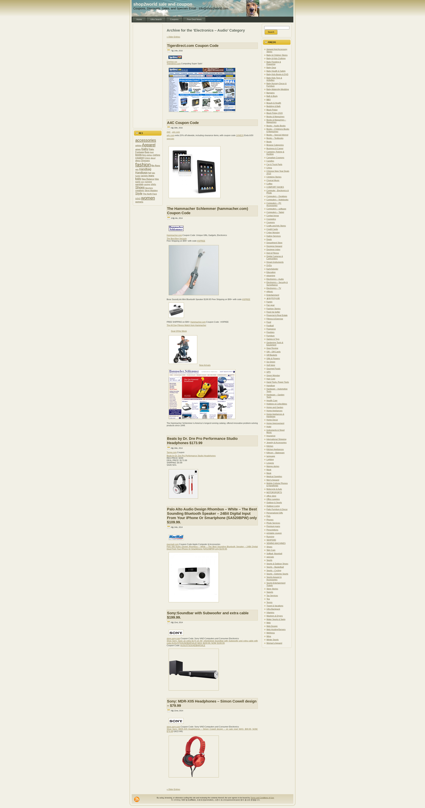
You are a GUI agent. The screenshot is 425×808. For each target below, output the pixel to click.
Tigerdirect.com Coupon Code (192, 46)
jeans (151, 175)
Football (270, 325)
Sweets (269, 592)
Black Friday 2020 (274, 113)
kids (138, 178)
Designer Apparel (274, 246)
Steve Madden (151, 190)
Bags (147, 152)
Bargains (270, 93)
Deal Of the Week (179, 331)
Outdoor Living (273, 506)
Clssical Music (272, 180)
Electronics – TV (273, 288)
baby (145, 149)
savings (147, 184)
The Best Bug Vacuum (177, 238)
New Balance (148, 179)
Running (270, 537)
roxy (142, 182)
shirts (153, 184)
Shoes (140, 187)
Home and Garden (274, 407)
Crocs (147, 158)
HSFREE (201, 241)
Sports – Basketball (275, 567)
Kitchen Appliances (275, 449)
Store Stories (272, 589)
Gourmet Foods (273, 369)
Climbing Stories (273, 177)
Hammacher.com (174, 235)
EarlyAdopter (272, 269)
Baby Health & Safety (276, 71)
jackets (144, 175)
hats (153, 173)
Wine (268, 636)
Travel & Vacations (274, 606)
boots (138, 154)
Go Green (270, 362)
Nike (157, 179)
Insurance (270, 436)
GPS (268, 372)
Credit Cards (272, 229)
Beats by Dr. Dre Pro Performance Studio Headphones (191, 456)
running (148, 182)
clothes (149, 155)
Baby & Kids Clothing (276, 58)
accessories (145, 140)
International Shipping (276, 439)
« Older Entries (173, 37)
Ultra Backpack (273, 609)
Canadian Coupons (275, 158)
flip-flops (155, 165)
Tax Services (272, 595)
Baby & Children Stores (277, 55)
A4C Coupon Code (183, 123)
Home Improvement (275, 423)
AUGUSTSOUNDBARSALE (192, 645)
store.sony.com (173, 638)
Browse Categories (275, 145)
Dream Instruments (275, 262)
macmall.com (173, 544)
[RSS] (136, 799)
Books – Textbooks (274, 138)
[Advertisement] (147, 76)
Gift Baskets (271, 355)
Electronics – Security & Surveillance (277, 283)
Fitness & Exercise (274, 319)
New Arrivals (205, 365)
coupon (139, 157)
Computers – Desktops (276, 196)
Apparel (148, 145)
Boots (269, 142)
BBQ (268, 100)
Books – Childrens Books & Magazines (277, 130)
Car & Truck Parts (274, 164)
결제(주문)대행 (273, 298)
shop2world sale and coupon (162, 4)
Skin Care (270, 550)
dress (138, 161)
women (148, 197)
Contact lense (272, 216)
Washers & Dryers (274, 616)
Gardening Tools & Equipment (274, 343)
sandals (139, 184)
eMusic (269, 291)
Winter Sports (272, 640)
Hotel (268, 427)
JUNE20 (240, 135)
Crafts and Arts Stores (276, 226)
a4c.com (176, 132)
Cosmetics (271, 219)
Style (138, 193)
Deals (269, 239)
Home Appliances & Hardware (275, 415)
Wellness (270, 633)
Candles (270, 161)
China (269, 168)
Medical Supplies (274, 476)
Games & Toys (272, 339)
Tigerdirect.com (174, 63)
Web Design (272, 626)
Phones (269, 520)
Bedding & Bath (273, 106)
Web (268, 623)
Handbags (141, 172)
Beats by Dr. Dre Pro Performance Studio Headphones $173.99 (202, 440)
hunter (137, 176)
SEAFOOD (271, 540)
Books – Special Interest (277, 135)
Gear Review (272, 348)
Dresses (145, 160)
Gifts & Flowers (273, 358)
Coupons (270, 222)
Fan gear (270, 305)
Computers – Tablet (275, 212)
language (270, 456)
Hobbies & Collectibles (276, 404)
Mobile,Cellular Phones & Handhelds (277, 484)
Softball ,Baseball (274, 553)
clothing (156, 155)
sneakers (139, 190)
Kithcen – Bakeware (275, 453)
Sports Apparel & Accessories (274, 578)
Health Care (271, 400)
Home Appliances (274, 411)
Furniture (270, 336)
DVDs (269, 265)
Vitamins (270, 612)
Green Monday (273, 375)
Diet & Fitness (272, 253)
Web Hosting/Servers (276, 629)
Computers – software (276, 209)
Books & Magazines (275, 116)
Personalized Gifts (274, 513)
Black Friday (272, 110)
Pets (268, 516)
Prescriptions (272, 530)
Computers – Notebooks (277, 200)
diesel (153, 158)
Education (271, 272)
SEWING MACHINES (276, 543)
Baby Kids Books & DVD (277, 74)
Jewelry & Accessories (276, 442)
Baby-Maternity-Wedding (277, 89)
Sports (269, 560)
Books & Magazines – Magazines (276, 121)
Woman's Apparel (274, 643)
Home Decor (272, 420)
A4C (169, 132)
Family (269, 302)
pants (137, 182)
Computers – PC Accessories (273, 204)
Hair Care (270, 379)
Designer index (273, 249)
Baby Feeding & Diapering (273, 63)
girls (137, 169)
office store (271, 496)
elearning (270, 275)
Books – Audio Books (276, 126)
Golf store (270, 365)
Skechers (149, 188)
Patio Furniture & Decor (277, 509)
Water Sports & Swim (275, 619)
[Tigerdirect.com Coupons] (202, 113)
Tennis (269, 602)
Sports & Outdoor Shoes (277, 564)
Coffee (269, 184)
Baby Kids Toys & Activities (274, 79)
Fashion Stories (273, 309)
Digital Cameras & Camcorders (274, 257)
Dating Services (273, 236)
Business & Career (274, 148)
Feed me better (273, 312)
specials (170, 139)
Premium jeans (273, 526)
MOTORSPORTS (274, 492)
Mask (268, 470)
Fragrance (271, 329)
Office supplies (273, 499)
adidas (138, 145)
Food (268, 322)
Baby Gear (271, 67)
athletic (138, 149)
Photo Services (273, 523)
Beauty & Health (273, 103)
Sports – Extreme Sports (277, 574)
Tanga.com (172, 452)
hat (149, 172)
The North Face (150, 194)
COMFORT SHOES (275, 187)
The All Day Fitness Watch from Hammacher (186, 325)
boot (152, 152)
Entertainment (272, 295)
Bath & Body (272, 96)
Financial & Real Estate (277, 315)
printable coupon (274, 533)
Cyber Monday (273, 232)
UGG (138, 198)
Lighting (270, 459)
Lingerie (270, 463)
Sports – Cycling (273, 570)
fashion (143, 164)
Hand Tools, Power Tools (277, 382)
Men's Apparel (272, 480)
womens (139, 202)
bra (144, 155)
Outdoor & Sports (274, 502)
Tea (268, 599)
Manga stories (272, 466)
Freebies (270, 332)
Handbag (145, 169)
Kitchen (269, 446)
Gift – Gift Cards (273, 352)
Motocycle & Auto (274, 489)
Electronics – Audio (275, 279)
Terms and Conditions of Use (262, 798)
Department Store (274, 243)
